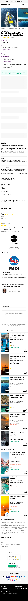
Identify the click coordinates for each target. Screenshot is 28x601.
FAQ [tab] (9, 208)
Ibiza (19, 28)
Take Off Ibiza (4, 31)
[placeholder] (25, 4)
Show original (16, 231)
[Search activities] (23, 4)
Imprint (12, 591)
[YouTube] (22, 588)
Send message (14, 322)
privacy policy (17, 325)
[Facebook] (17, 588)
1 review (12, 37)
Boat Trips (3, 28)
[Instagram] (15, 588)
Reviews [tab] (4, 208)
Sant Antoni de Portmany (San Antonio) (11, 544)
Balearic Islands (13, 28)
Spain (8, 28)
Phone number (5, 306)
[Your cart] (21, 4)
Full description (6, 43)
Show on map (7, 67)
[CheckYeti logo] (10, 5)
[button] (9, 17)
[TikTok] (24, 588)
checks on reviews (12, 218)
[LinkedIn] (19, 588)
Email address (5, 300)
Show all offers (14, 247)
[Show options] (7, 309)
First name (4, 295)
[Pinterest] (26, 588)
